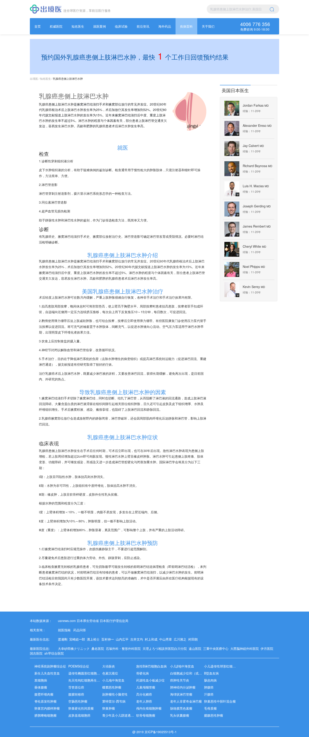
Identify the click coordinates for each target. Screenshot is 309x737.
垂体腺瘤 (40, 687)
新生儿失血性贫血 (47, 673)
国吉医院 (37, 653)
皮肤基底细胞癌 (79, 715)
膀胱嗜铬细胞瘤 (45, 715)
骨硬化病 (142, 673)
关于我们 (208, 26)
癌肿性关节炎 (179, 680)
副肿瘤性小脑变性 (115, 694)
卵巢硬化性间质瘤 (81, 708)
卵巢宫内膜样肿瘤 (47, 708)
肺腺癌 (209, 687)
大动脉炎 (108, 666)
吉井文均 (137, 639)
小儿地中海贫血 (113, 680)
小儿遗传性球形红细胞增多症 (224, 666)
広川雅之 (181, 639)
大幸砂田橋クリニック (74, 648)
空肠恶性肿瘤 (77, 701)
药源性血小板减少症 (150, 680)
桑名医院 (98, 648)
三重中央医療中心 (216, 648)
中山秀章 (166, 639)
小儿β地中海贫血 (182, 666)
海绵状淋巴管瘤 (181, 694)
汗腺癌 (209, 694)
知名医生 (77, 26)
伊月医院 (268, 648)
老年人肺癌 (144, 701)
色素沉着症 (110, 673)
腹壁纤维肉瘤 (43, 694)
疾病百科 (186, 26)
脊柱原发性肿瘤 (45, 701)
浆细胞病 (40, 680)
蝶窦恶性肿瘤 (111, 687)
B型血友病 (211, 673)
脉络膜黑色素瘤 (181, 708)
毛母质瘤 (210, 708)
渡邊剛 (63, 639)
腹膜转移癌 (76, 694)
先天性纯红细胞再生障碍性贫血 (90, 680)
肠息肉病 (210, 680)
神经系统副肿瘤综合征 (50, 666)
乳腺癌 (43, 104)
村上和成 (152, 639)
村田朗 (194, 639)
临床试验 (121, 26)
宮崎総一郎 (78, 639)
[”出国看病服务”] (46, 9)
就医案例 (99, 26)
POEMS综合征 (78, 666)
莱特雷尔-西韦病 (114, 701)
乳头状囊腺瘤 (179, 715)
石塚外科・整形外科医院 (124, 648)
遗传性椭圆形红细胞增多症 (87, 673)
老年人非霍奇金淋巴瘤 (186, 701)
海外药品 (164, 26)
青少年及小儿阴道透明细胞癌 (122, 715)
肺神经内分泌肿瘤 (182, 687)
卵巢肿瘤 (108, 708)
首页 (37, 26)
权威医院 (56, 26)
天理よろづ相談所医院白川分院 (166, 648)
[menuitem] (37, 26)
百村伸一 (108, 639)
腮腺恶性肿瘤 (213, 715)
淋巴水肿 (67, 104)
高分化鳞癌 (144, 694)
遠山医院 (196, 648)
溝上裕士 (94, 639)
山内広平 (123, 639)
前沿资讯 (143, 26)
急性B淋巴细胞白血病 (151, 666)
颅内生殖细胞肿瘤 (149, 708)
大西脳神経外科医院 (245, 648)
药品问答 (79, 630)
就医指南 (64, 630)
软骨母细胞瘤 (145, 715)
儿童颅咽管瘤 (145, 687)
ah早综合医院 (55, 653)
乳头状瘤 (111, 494)
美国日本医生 (235, 90)
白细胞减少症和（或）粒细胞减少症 (195, 673)
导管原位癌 (76, 687)
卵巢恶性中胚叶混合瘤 (220, 701)
